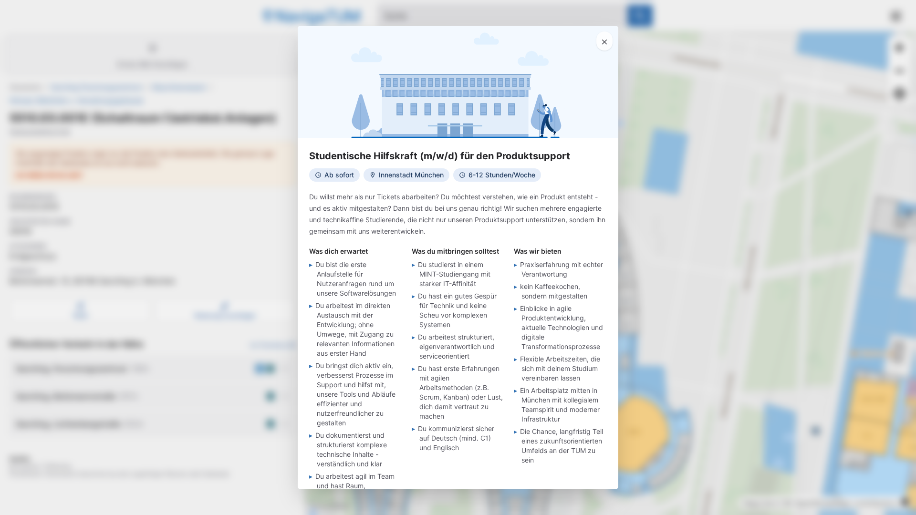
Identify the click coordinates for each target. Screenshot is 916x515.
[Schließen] (604, 41)
